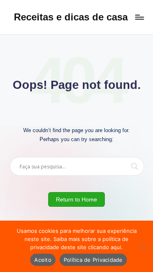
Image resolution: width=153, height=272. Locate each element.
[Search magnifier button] (134, 166)
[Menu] (139, 17)
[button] (76, 199)
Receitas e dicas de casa (71, 16)
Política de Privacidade (93, 260)
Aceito (42, 260)
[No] (143, 246)
